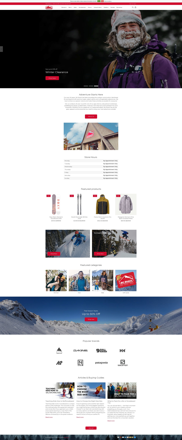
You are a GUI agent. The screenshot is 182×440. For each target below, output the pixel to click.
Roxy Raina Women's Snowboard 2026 (56, 217)
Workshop (119, 7)
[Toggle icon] (133, 7)
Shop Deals (52, 78)
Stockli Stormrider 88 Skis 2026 (79, 217)
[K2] (59, 363)
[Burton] (59, 350)
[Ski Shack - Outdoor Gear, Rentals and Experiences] (49, 7)
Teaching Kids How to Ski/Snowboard (60, 401)
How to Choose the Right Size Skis (89, 401)
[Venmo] (135, 437)
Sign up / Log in (132, 3)
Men (79, 292)
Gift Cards (126, 292)
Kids (102, 292)
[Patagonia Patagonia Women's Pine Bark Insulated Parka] (125, 204)
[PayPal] (130, 437)
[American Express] (125, 437)
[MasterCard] (121, 437)
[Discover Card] (128, 437)
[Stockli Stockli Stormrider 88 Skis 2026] (79, 204)
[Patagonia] (101, 363)
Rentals (113, 7)
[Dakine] (80, 350)
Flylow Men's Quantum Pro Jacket (102, 217)
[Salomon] (122, 363)
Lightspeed (66, 437)
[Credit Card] (118, 437)
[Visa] (123, 437)
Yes (99, 1)
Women (56, 292)
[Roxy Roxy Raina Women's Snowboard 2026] (56, 204)
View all (91, 428)
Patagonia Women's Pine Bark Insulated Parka (126, 217)
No (102, 1)
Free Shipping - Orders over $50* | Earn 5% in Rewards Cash (58, 3)
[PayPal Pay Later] (132, 437)
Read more (49, 417)
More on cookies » (108, 1)
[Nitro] (80, 363)
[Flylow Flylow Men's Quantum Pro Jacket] (102, 204)
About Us (91, 116)
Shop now (91, 319)
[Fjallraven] (101, 350)
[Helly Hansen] (122, 350)
